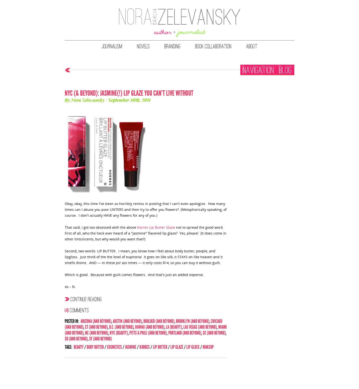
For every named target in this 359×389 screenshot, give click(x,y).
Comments (77, 310)
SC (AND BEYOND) (214, 333)
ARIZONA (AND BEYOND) (96, 321)
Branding (172, 46)
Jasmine (130, 347)
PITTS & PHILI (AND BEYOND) (148, 333)
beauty (79, 347)
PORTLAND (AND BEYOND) (184, 333)
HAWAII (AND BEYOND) (149, 327)
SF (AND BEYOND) (100, 339)
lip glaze (176, 347)
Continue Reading (86, 299)
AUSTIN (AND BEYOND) (127, 321)
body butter (95, 347)
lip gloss (193, 347)
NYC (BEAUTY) (119, 333)
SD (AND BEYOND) (76, 339)
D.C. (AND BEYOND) (121, 327)
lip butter (160, 347)
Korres (144, 347)
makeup (208, 347)
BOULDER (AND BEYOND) (158, 321)
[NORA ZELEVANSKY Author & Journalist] (179, 23)
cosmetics (114, 347)
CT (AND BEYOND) (96, 327)
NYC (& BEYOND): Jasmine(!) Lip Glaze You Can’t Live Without (129, 93)
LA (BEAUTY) (174, 327)
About (251, 46)
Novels (143, 46)
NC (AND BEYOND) (96, 333)
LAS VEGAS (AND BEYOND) (200, 327)
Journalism (112, 46)
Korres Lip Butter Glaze (156, 227)
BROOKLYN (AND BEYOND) (192, 321)
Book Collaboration (213, 46)
